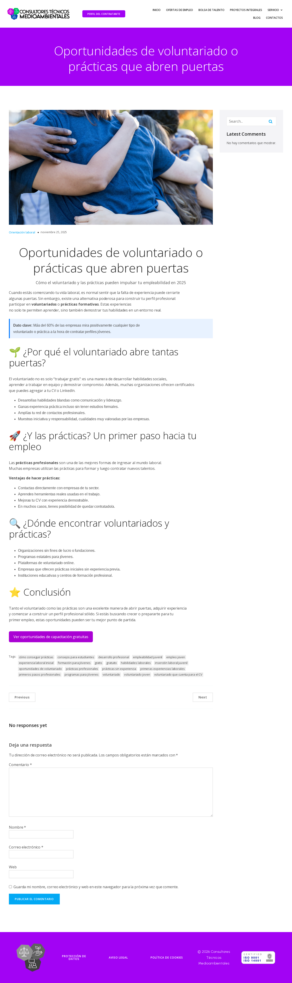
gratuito (111, 663)
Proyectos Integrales (246, 10)
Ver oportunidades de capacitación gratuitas (50, 636)
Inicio (157, 10)
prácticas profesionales (82, 669)
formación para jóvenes (74, 663)
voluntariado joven (137, 674)
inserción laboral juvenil (171, 663)
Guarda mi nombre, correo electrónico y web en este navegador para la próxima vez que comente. (95, 886)
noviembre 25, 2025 (54, 232)
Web (13, 866)
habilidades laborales (136, 663)
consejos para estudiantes (75, 657)
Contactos (274, 18)
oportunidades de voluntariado (40, 669)
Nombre (17, 827)
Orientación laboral (22, 232)
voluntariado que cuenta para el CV (178, 674)
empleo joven (175, 657)
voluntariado (111, 674)
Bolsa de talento (211, 10)
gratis (98, 663)
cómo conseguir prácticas (36, 657)
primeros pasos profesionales (39, 674)
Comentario (20, 764)
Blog (257, 18)
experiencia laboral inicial (36, 663)
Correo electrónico (26, 847)
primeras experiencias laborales (162, 669)
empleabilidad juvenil (147, 657)
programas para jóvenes (82, 674)
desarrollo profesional (113, 657)
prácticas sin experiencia (119, 669)
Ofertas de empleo (179, 10)
